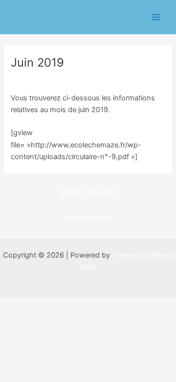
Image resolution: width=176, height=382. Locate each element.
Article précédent (88, 192)
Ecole (24, 79)
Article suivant (88, 218)
